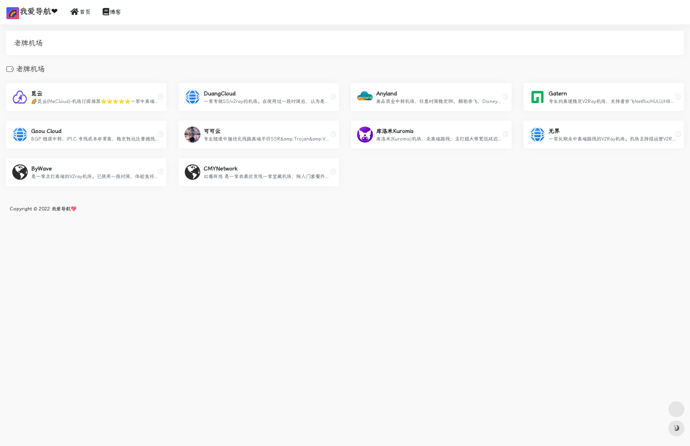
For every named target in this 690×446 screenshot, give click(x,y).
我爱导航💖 (64, 209)
